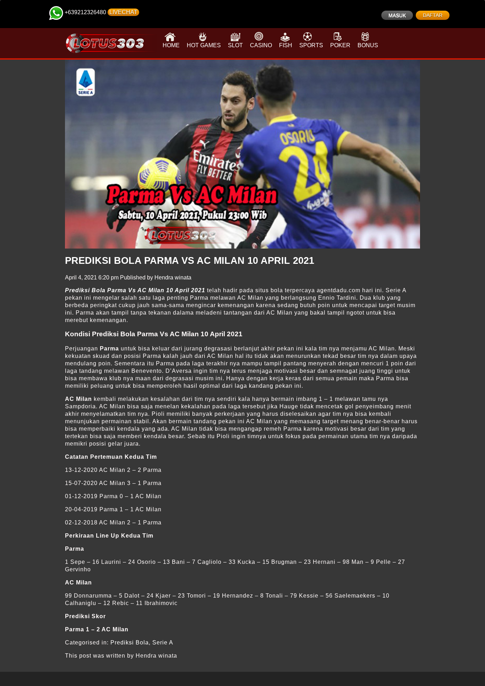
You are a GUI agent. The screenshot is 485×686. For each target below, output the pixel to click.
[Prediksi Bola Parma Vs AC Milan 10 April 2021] (242, 154)
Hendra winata (172, 277)
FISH (285, 45)
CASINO (261, 45)
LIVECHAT (123, 12)
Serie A (162, 642)
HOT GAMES (204, 45)
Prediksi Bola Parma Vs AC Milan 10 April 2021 (189, 260)
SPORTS (311, 45)
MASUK (397, 15)
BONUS (368, 45)
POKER (340, 45)
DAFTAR (432, 15)
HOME (171, 45)
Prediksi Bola (129, 642)
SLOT (235, 45)
